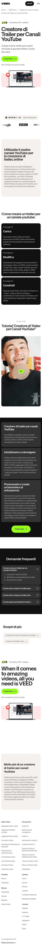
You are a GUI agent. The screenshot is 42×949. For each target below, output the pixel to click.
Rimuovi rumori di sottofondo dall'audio (29, 849)
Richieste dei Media (29, 899)
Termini (24, 887)
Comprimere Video (8, 857)
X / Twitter (25, 916)
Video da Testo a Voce (30, 861)
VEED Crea (12, 10)
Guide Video (5, 904)
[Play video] (21, 371)
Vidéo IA (25, 836)
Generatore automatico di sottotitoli (10, 845)
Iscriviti (29, 3)
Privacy (24, 883)
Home (3, 10)
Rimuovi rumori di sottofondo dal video (29, 856)
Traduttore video (7, 869)
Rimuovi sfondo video (30, 865)
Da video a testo (7, 865)
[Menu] (38, 3)
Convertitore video (8, 861)
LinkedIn (25, 912)
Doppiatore (26, 869)
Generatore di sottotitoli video (6, 852)
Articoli (3, 896)
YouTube (25, 908)
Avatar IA (25, 826)
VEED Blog (5, 892)
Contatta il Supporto (29, 895)
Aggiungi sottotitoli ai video (8, 831)
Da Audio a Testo (7, 840)
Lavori (24, 879)
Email (24, 929)
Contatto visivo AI (28, 844)
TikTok (24, 924)
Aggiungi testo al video (9, 836)
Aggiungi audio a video (9, 826)
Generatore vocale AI (29, 840)
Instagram (25, 920)
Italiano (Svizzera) (7, 943)
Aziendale (5, 883)
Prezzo (3, 879)
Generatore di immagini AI (27, 831)
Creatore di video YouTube (28, 10)
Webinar (4, 900)
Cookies (25, 891)
